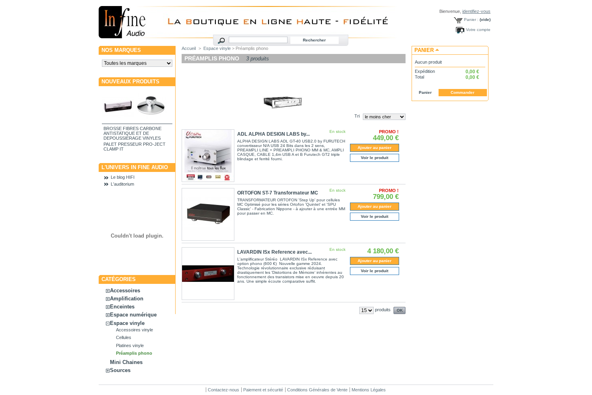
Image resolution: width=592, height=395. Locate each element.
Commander (462, 92)
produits (383, 309)
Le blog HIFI (123, 177)
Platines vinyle (130, 345)
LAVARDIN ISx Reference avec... (274, 252)
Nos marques (121, 50)
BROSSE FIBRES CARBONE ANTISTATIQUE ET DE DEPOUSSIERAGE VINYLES (132, 133)
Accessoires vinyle (134, 329)
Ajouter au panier (374, 147)
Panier (424, 50)
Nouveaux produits (130, 82)
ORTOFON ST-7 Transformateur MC (277, 193)
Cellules (123, 337)
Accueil (189, 48)
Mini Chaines (126, 362)
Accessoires (125, 290)
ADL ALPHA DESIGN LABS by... (273, 134)
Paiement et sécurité (263, 389)
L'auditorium (122, 184)
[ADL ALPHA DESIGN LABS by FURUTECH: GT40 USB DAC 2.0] (208, 155)
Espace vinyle (127, 323)
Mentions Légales (369, 389)
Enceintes (122, 307)
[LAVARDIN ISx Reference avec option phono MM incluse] (208, 273)
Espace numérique (133, 315)
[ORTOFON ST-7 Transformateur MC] (208, 214)
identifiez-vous (476, 11)
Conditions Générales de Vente (317, 389)
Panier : (471, 19)
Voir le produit (374, 157)
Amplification (126, 299)
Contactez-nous (223, 389)
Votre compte (478, 29)
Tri (357, 116)
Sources (120, 370)
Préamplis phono (134, 353)
